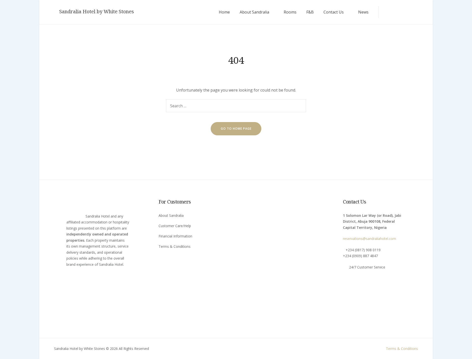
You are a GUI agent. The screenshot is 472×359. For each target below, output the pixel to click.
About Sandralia (254, 12)
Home (224, 12)
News (363, 12)
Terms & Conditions (175, 246)
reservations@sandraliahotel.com (369, 238)
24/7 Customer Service (367, 267)
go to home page (236, 128)
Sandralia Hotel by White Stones (96, 11)
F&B (310, 12)
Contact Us (334, 12)
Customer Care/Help (175, 225)
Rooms (290, 12)
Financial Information (175, 236)
